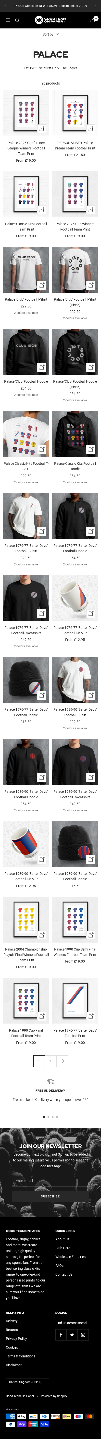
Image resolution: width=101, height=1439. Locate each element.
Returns (12, 1330)
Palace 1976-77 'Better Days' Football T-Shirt (26, 548)
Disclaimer (14, 1365)
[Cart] (92, 20)
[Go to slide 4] (57, 1117)
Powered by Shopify (54, 1396)
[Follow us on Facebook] (60, 1334)
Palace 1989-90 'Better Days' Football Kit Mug (26, 876)
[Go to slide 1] (44, 1117)
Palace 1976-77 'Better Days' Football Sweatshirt (26, 630)
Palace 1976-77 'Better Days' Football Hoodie (75, 548)
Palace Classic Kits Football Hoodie (75, 466)
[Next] (62, 1061)
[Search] (17, 20)
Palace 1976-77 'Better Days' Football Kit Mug (75, 630)
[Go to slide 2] (48, 1117)
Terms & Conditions (20, 1356)
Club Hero (62, 1248)
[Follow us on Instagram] (82, 1334)
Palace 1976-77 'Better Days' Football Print (75, 1033)
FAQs (59, 1266)
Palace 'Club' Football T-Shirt (26, 299)
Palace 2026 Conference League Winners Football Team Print (26, 148)
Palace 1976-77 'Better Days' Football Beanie (26, 712)
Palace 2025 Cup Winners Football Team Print (75, 226)
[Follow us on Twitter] (71, 1334)
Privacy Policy (16, 1339)
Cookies (12, 1347)
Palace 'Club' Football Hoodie (26, 381)
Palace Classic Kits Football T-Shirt (26, 466)
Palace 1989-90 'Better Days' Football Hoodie (26, 794)
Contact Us (63, 1274)
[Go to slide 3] (52, 1117)
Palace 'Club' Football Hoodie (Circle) (75, 384)
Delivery (12, 1321)
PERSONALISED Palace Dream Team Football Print (75, 145)
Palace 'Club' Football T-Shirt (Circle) (75, 302)
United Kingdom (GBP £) (25, 1382)
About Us (62, 1239)
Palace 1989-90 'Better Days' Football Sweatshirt (75, 794)
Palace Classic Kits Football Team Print (26, 226)
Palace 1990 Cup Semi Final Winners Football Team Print (75, 952)
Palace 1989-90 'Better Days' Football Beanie (75, 876)
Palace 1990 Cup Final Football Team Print (26, 1033)
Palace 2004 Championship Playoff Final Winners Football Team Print (26, 954)
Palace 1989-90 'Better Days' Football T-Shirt (75, 712)
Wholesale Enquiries (70, 1257)
